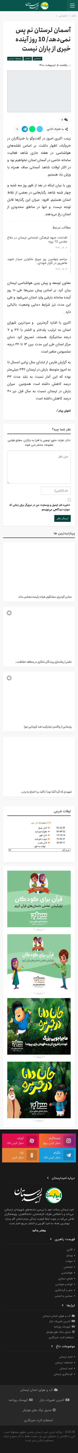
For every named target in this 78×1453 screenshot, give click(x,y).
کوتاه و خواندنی (64, 1284)
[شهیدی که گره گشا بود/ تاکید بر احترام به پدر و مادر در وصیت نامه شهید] (39, 762)
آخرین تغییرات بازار (59, 1321)
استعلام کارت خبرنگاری (61, 1337)
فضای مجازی (65, 1278)
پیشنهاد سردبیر (15, 58)
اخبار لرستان (66, 1357)
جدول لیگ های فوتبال (58, 1332)
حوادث (69, 1261)
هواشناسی (67, 1273)
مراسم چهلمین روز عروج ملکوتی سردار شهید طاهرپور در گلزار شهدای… (37, 261)
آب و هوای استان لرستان (56, 1316)
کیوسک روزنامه (62, 1327)
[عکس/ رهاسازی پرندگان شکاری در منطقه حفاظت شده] (39, 632)
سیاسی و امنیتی (64, 1296)
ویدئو (70, 1255)
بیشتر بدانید (39, 1230)
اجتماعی (37, 58)
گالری (70, 1250)
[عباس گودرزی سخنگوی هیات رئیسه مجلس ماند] (39, 567)
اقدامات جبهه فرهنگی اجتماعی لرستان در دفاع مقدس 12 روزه (37, 239)
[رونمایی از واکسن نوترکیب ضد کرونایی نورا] (39, 697)
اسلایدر (28, 58)
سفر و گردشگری (64, 1290)
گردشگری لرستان (63, 1374)
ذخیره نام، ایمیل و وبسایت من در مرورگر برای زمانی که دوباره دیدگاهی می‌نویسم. (39, 507)
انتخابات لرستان (64, 1362)
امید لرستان (66, 1368)
